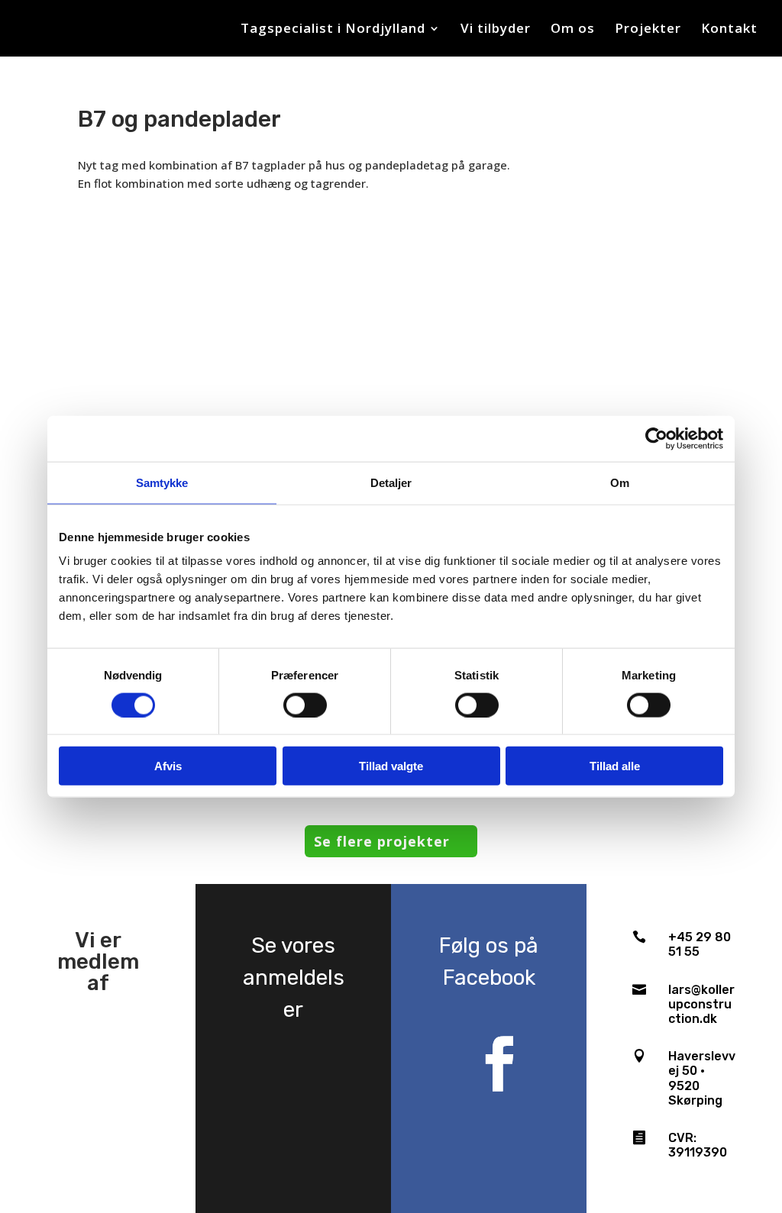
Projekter (648, 30)
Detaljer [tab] (391, 482)
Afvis (168, 766)
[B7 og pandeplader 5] (156, 325)
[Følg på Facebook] (499, 1064)
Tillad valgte (391, 766)
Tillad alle (615, 766)
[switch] (305, 704)
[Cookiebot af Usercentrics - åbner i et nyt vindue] (656, 438)
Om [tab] (619, 482)
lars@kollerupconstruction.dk (701, 1004)
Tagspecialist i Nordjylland (333, 30)
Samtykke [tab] (162, 482)
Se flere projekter (382, 841)
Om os (573, 30)
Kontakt (729, 30)
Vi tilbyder (495, 30)
